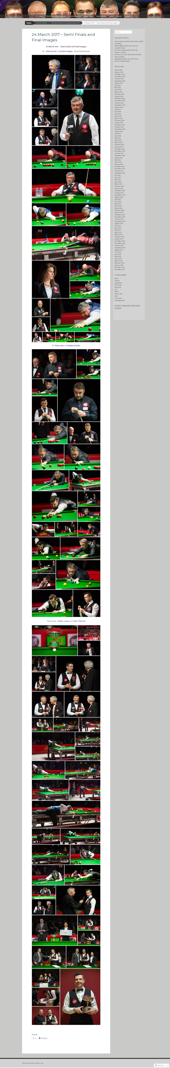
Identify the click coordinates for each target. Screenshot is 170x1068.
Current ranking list (75, 16)
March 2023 (118, 142)
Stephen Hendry (73, 346)
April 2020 (118, 206)
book (116, 278)
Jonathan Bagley (66, 51)
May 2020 (118, 204)
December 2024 (120, 99)
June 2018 (118, 254)
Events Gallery (88, 16)
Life (116, 289)
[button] (53, 72)
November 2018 (120, 243)
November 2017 (120, 270)
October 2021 (119, 171)
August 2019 (119, 224)
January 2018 (119, 265)
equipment (118, 283)
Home (41, 16)
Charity (117, 281)
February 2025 (119, 94)
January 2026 (119, 72)
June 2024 (118, 112)
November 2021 (120, 169)
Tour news (118, 298)
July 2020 (118, 199)
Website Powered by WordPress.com (32, 1063)
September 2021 (120, 173)
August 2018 (119, 250)
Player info (118, 294)
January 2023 (119, 147)
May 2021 (118, 180)
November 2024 (120, 101)
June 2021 (118, 177)
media (117, 292)
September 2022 (120, 156)
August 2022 (119, 158)
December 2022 (120, 149)
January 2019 (119, 239)
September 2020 (120, 195)
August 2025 (119, 83)
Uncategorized (120, 300)
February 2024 (119, 120)
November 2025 (120, 77)
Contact (119, 16)
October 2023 (119, 127)
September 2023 (120, 129)
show (116, 296)
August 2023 (119, 131)
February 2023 (119, 145)
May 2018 (118, 256)
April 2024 (118, 116)
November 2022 (120, 151)
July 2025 (118, 85)
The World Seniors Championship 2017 (65, 23)
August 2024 (119, 107)
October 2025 (119, 79)
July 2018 (118, 252)
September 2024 (120, 105)
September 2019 (120, 221)
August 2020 (119, 197)
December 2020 (120, 191)
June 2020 (118, 202)
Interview (118, 287)
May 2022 (118, 160)
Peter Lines (59, 346)
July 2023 (118, 134)
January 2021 (119, 188)
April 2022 (118, 162)
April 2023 (118, 140)
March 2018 (118, 261)
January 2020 (119, 213)
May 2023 (118, 138)
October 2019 (119, 219)
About (111, 16)
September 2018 (120, 248)
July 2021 (118, 175)
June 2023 (118, 136)
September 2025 (120, 81)
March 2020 (118, 208)
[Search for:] (123, 32)
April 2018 (118, 259)
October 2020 (119, 193)
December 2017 (120, 267)
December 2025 (120, 74)
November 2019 (120, 217)
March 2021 (118, 184)
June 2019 (118, 228)
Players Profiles (101, 16)
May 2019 (118, 230)
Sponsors (128, 16)
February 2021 (119, 186)
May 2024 (118, 114)
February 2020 (119, 210)
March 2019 (118, 234)
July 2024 (118, 109)
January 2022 (119, 164)
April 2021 (118, 182)
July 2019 (118, 226)
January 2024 (119, 123)
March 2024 (118, 118)
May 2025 (118, 88)
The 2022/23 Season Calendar (55, 16)
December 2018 (120, 241)
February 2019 (119, 237)
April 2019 (118, 232)
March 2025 (118, 92)
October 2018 (119, 245)
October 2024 (119, 103)
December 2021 (120, 167)
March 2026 (118, 70)
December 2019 (120, 215)
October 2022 (119, 153)
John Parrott (51, 51)
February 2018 (119, 263)
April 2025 (118, 90)
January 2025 (119, 96)
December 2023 (120, 125)
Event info (118, 285)
